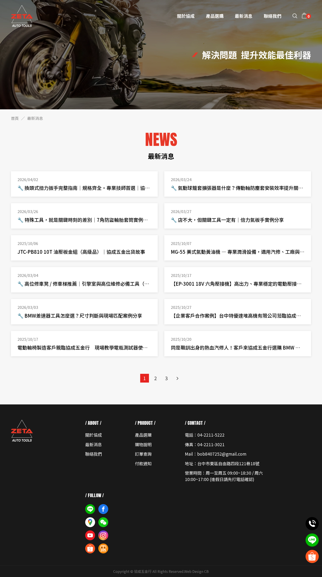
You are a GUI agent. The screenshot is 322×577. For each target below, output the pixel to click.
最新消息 (243, 16)
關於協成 (186, 16)
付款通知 (143, 463)
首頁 (15, 118)
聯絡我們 (272, 16)
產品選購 (214, 16)
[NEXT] (177, 378)
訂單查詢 (143, 454)
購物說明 (143, 444)
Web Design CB (196, 571)
